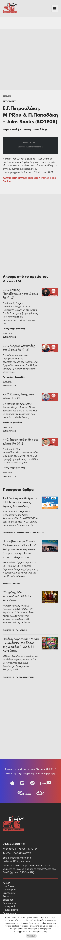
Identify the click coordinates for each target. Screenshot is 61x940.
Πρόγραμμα (9, 889)
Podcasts (8, 896)
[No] (57, 927)
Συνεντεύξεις (10, 903)
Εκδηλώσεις (9, 893)
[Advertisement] (30, 59)
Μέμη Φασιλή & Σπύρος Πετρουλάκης (25, 130)
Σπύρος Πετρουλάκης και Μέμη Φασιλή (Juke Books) (29, 179)
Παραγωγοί (9, 906)
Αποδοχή (31, 936)
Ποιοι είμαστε (10, 909)
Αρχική (6, 882)
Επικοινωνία (9, 913)
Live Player (8, 886)
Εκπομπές (9, 101)
